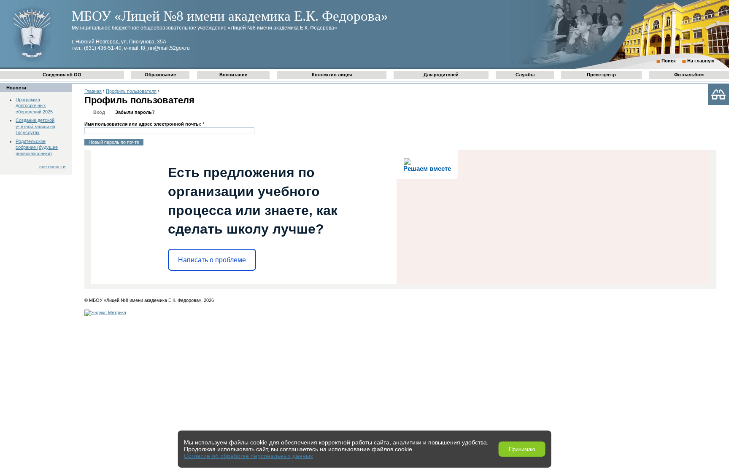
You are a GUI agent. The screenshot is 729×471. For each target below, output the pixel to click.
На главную (700, 60)
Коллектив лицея (332, 74)
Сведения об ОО (62, 74)
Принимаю (522, 449)
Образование (160, 74)
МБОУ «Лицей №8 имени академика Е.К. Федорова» (230, 16)
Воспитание (233, 74)
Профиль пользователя (131, 91)
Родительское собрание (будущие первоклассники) (37, 147)
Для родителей (441, 74)
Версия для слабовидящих (718, 94)
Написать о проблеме (212, 260)
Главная (93, 91)
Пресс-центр (601, 74)
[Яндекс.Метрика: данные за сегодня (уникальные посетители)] (105, 313)
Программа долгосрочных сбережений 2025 (34, 105)
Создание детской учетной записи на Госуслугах (35, 126)
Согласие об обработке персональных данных (248, 455)
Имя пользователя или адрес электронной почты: (144, 123)
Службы (525, 74)
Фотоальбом (689, 74)
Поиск (669, 60)
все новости (52, 166)
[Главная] (31, 61)
